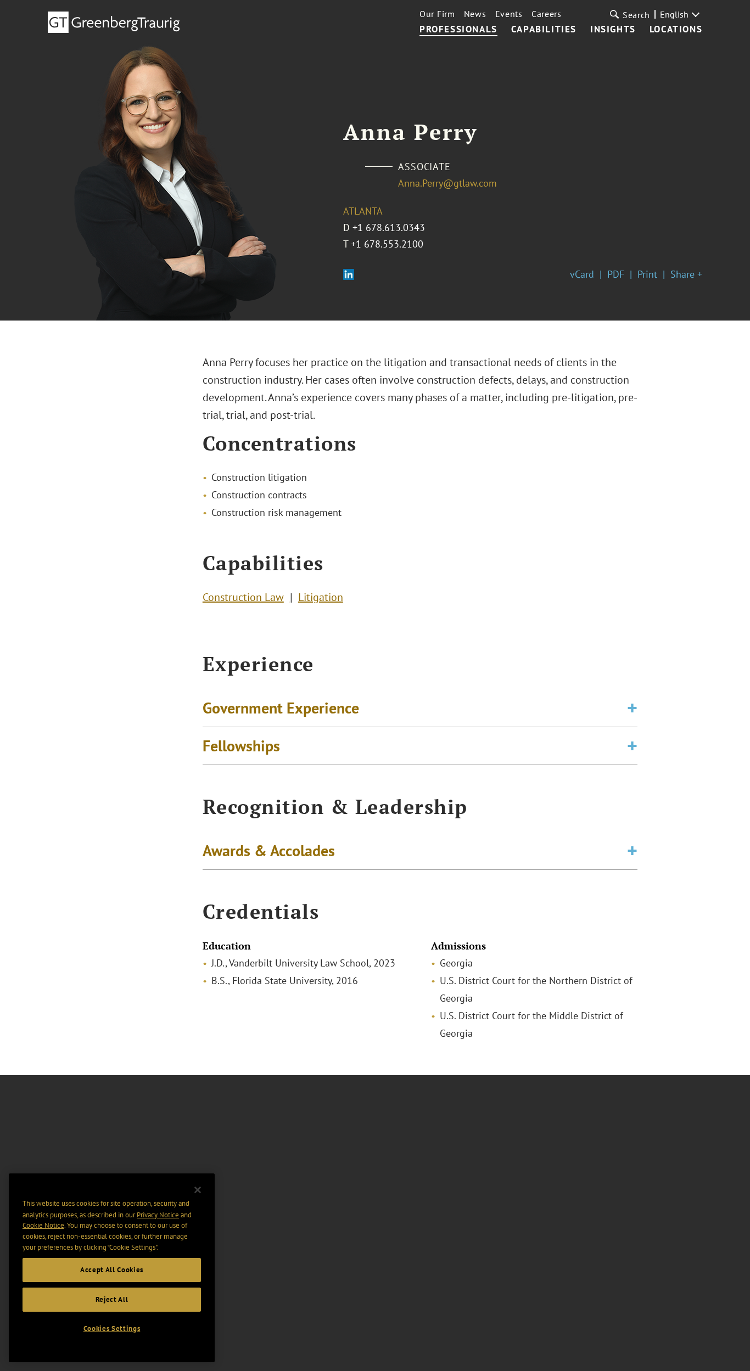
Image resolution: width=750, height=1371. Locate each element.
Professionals (458, 29)
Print (647, 274)
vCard (582, 274)
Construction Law (243, 597)
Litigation (320, 597)
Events (509, 14)
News (475, 14)
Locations (676, 29)
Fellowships (241, 745)
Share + (686, 274)
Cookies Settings (112, 1328)
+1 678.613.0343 (388, 227)
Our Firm (437, 14)
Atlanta (363, 211)
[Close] (197, 1190)
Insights (613, 29)
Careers (546, 14)
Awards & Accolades (269, 850)
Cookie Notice (43, 1225)
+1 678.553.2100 (387, 244)
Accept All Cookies (111, 1269)
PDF (615, 274)
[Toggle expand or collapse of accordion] (632, 708)
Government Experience (281, 708)
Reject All (112, 1299)
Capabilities (544, 29)
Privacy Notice (158, 1214)
